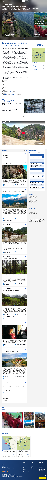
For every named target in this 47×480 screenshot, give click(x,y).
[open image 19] (40, 416)
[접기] (25, 153)
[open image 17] (12, 420)
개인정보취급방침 (4, 477)
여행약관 (7, 477)
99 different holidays (26, 471)
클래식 (32, 467)
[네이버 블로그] (7, 471)
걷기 (5, 93)
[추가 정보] (43, 65)
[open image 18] (29, 416)
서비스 (5, 90)
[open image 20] (29, 424)
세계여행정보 (40, 467)
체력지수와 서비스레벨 (42, 469)
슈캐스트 (40, 466)
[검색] (44, 1)
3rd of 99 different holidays (7, 4)
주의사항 (14, 477)
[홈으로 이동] (3, 1)
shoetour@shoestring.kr (19, 477)
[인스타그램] (4, 471)
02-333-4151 (6, 467)
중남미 (24, 467)
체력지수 (5, 87)
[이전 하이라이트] (21, 116)
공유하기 (43, 45)
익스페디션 (32, 468)
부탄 (36, 62)
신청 (43, 157)
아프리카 (24, 466)
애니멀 (32, 466)
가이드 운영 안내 (41, 470)
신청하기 (39, 45)
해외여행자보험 (10, 477)
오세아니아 (24, 469)
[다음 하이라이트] (25, 116)
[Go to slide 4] (24, 38)
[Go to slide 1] (14, 305)
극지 (23, 470)
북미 (23, 468)
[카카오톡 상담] (2, 471)
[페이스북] (5, 471)
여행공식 (40, 468)
